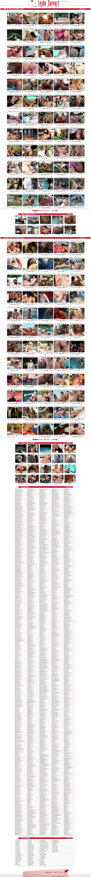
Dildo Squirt (29, 707)
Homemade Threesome (43, 610)
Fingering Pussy (30, 828)
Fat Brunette (29, 795)
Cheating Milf (29, 599)
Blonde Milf (17, 833)
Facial (19, 303)
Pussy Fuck (53, 786)
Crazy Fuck (29, 662)
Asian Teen (17, 652)
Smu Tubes (70, 483)
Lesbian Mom (41, 803)
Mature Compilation (55, 547)
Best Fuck (16, 711)
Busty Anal (29, 570)
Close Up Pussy (30, 628)
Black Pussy (17, 794)
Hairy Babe (41, 569)
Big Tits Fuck (17, 759)
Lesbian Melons (42, 801)
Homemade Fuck (42, 605)
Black (36, 25)
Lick (63, 207)
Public (58, 254)
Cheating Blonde (30, 595)
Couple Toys (29, 658)
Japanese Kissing (42, 687)
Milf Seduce (54, 617)
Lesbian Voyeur (54, 512)
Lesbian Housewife (42, 789)
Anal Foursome (17, 597)
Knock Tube (58, 473)
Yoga (20, 25)
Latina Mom (41, 740)
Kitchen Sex (41, 711)
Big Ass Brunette (17, 719)
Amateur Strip (17, 557)
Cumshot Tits (29, 676)
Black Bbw (17, 776)
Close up (30, 25)
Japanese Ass (41, 680)
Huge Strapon (41, 644)
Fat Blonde (29, 794)
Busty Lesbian (29, 582)
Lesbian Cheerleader (43, 764)
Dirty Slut (28, 722)
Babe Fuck (17, 667)
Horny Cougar (41, 618)
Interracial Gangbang (42, 666)
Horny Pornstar (41, 628)
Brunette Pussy (29, 556)
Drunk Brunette (29, 740)
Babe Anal (16, 661)
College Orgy (29, 640)
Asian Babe (17, 622)
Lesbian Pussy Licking (43, 824)
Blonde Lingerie (17, 832)
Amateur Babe (17, 503)
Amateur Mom (17, 540)
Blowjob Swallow (30, 505)
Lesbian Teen (54, 505)
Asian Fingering (17, 632)
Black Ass (16, 773)
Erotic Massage (29, 780)
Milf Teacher (54, 626)
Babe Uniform (17, 671)
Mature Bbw (54, 538)
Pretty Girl (53, 773)
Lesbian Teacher (54, 504)
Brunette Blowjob (30, 534)
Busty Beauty (29, 574)
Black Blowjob (17, 779)
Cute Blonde (29, 680)
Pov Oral (53, 764)
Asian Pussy (17, 649)
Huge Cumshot (41, 637)
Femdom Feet (29, 811)
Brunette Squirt (29, 560)
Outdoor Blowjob (54, 698)
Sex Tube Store (57, 483)
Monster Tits (54, 654)
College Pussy (29, 643)
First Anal (28, 829)
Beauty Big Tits (17, 700)
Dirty (32, 158)
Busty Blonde (29, 575)
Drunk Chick (29, 741)
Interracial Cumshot (42, 661)
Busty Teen (29, 587)
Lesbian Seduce (42, 830)
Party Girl (53, 719)
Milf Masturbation (54, 608)
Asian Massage (17, 639)
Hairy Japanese (42, 578)
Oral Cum (53, 687)
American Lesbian (18, 586)
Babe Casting (17, 665)
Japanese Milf (41, 692)
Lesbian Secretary (42, 829)
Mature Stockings (54, 583)
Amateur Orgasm (18, 544)
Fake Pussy (29, 788)
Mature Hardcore (54, 562)
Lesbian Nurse (41, 807)
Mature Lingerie (54, 569)
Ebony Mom (29, 768)
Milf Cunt (53, 596)
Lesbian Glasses (42, 785)
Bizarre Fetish (17, 768)
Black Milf (16, 788)
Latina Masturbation (42, 737)
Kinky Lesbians (42, 705)
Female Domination (30, 810)
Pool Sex (53, 741)
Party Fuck (53, 718)
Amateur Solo (17, 553)
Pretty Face (53, 772)
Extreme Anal (29, 784)
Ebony (42, 386)
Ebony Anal (29, 753)
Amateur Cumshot (18, 518)
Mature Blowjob (54, 544)
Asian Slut (16, 650)
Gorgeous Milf (41, 551)
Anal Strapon (17, 610)
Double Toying (29, 736)
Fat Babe (28, 793)
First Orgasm (29, 833)
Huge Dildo (41, 639)
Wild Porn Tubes (70, 453)
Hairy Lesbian (41, 579)
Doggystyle (45, 174)
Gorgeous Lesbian (42, 549)
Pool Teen (53, 742)
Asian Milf (16, 643)
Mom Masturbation (55, 644)
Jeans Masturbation (42, 698)
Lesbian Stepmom (55, 496)
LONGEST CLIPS (47, 210)
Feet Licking (29, 807)
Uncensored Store (45, 453)
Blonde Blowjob (17, 815)
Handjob (60, 190)
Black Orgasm (17, 790)
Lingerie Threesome (55, 525)
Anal (73, 91)
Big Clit (16, 733)
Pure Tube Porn (21, 483)
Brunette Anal (29, 525)
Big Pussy (16, 755)
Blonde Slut (29, 494)
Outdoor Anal (54, 697)
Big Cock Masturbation (19, 741)
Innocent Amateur (42, 648)
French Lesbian (42, 509)
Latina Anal (41, 723)
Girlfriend (64, 42)
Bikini (79, 25)
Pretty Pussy (54, 776)
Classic (79, 158)
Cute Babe (29, 679)
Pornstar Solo (54, 758)
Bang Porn (58, 224)
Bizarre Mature (17, 771)
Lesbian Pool (41, 819)
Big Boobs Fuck (17, 732)
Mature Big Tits (54, 542)
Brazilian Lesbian (30, 514)
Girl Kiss (40, 527)
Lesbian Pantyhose (42, 815)
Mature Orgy (54, 574)
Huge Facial (41, 641)
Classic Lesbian (30, 615)
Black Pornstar (17, 793)
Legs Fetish (41, 750)
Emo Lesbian (29, 777)
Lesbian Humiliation (42, 790)
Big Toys (16, 763)
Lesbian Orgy (41, 812)
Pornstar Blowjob (54, 746)
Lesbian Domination (42, 773)
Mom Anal (53, 637)
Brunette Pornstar (30, 553)
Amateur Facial (17, 526)
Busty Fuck (29, 579)
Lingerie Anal (54, 521)
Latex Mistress (41, 719)
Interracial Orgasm (42, 671)
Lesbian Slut (54, 490)
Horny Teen (41, 631)
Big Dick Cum (17, 746)
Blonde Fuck (17, 825)
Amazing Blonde (18, 571)
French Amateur (42, 507)
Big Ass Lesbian (17, 724)
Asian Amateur (17, 619)
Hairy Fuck (41, 575)
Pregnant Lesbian (55, 768)
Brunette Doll (29, 542)
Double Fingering (30, 732)
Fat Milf (28, 801)
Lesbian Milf (41, 802)
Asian (75, 336)
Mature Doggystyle (55, 551)
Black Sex (16, 795)
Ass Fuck (16, 657)
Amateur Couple (17, 517)
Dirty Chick (29, 715)
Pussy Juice (54, 788)
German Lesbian (42, 522)
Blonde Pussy (29, 492)
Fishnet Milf (41, 494)
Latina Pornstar (42, 744)
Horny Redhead (42, 630)
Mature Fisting (54, 556)
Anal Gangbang (17, 600)
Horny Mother (41, 627)
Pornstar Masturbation (55, 750)
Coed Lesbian (29, 635)
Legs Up (40, 753)
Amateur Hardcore (18, 534)
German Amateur (42, 516)
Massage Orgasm (55, 530)
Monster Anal (54, 652)
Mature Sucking (54, 584)
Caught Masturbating (30, 592)
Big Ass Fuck (17, 723)
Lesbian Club (41, 767)
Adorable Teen (17, 496)
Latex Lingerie (41, 718)
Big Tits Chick (17, 758)
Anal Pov (16, 608)
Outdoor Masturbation (55, 701)
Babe (10, 25)
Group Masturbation (42, 562)
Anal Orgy (16, 605)
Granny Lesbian (42, 556)
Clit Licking (29, 619)
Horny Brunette (41, 615)
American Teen (17, 588)
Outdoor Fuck (54, 700)
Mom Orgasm (54, 645)
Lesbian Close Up (42, 766)
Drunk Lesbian (29, 742)
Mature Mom (54, 571)
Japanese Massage (42, 689)
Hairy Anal (41, 566)
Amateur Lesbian (18, 538)
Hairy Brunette (41, 573)
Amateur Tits (17, 564)
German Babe (41, 517)
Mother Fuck (54, 658)
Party (46, 108)
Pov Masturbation (54, 763)
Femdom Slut (29, 815)
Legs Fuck (41, 751)
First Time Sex (41, 490)
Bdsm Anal (17, 693)
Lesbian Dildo (41, 771)
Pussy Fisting (54, 785)
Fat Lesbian (29, 798)
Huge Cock (41, 636)
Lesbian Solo (54, 491)
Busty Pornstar (29, 586)
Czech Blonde (29, 692)
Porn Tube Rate (70, 473)
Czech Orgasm (29, 696)
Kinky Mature (41, 706)
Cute (17, 158)
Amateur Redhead (18, 549)
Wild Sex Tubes (20, 463)
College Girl (29, 639)
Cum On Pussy (29, 671)
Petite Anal (53, 729)
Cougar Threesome (30, 652)
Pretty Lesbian (54, 775)
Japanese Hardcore (42, 685)
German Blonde (42, 518)
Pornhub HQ (45, 234)
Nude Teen (53, 672)
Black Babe (17, 775)
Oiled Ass (53, 684)
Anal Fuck (16, 599)
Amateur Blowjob (18, 507)
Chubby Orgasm (30, 609)
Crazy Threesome (30, 666)
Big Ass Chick (17, 720)
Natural (33, 320)
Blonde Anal (17, 806)
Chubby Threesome (30, 613)
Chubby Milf (29, 608)
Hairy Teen (41, 586)
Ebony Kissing (29, 763)
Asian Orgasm (17, 645)
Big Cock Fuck (17, 740)
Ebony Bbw (29, 755)
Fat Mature (29, 799)
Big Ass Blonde (17, 718)
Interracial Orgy (42, 672)
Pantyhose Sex (54, 716)
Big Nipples (17, 753)
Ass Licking (17, 658)
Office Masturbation (55, 680)
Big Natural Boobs (18, 751)
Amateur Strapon (18, 556)
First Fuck (28, 832)
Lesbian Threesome (55, 507)
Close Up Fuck (29, 623)
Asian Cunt (17, 630)
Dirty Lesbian (29, 718)
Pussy (79, 108)
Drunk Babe (29, 737)
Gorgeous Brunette (42, 548)
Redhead (58, 42)
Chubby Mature (29, 606)
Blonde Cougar (17, 819)
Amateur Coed (17, 513)
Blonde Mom (17, 834)
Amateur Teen (17, 561)
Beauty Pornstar (17, 706)
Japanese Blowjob (42, 683)
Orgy (17, 174)
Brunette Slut (29, 557)
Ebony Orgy (29, 771)
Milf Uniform (54, 630)
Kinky (32, 108)
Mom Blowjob (54, 639)
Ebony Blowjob (29, 758)
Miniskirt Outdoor (54, 635)
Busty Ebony (29, 578)
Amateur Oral (17, 543)
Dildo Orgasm (29, 705)
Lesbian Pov (41, 821)
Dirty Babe (29, 710)
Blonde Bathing (17, 810)
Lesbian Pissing (42, 817)
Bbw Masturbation (18, 685)
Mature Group (54, 560)
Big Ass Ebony (17, 722)
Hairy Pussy (41, 584)
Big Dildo (16, 750)
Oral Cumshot (54, 688)
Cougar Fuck (29, 648)
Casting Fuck (29, 591)
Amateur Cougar (18, 516)
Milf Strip (53, 623)
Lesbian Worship (54, 514)
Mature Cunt (54, 548)
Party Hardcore (54, 720)
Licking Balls (54, 520)
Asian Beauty (17, 623)
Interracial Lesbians (42, 667)
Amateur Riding (17, 551)
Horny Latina (41, 622)
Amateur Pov (17, 548)
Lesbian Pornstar (42, 820)
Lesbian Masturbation (43, 799)
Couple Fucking (29, 653)
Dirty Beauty (29, 711)
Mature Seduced (54, 578)
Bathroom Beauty (18, 675)
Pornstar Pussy (54, 755)
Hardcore (32, 58)
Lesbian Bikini (41, 762)
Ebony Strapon (29, 773)
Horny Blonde (41, 614)
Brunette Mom (29, 551)
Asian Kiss (17, 636)
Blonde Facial (17, 823)
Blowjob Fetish (29, 504)
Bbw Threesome (17, 692)
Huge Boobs (41, 635)
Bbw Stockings (17, 689)
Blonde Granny (17, 828)
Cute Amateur (29, 678)
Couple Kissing (29, 654)
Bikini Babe (17, 764)
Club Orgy (29, 630)
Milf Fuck (53, 601)
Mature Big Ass (54, 540)
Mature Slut (53, 579)
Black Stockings (17, 798)
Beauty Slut (17, 707)
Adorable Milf (17, 494)
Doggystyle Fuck (30, 727)
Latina (63, 337)
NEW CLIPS (41, 210)
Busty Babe (29, 573)
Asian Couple (17, 628)
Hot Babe (41, 632)
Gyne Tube (45, 473)
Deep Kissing (29, 700)
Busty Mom (29, 584)
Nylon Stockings (54, 679)
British (32, 141)
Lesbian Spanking (55, 494)
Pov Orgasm (54, 766)
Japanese (17, 386)
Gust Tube (33, 473)
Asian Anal (17, 621)
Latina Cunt (41, 729)
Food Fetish (41, 499)
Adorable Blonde (18, 490)
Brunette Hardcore (30, 547)
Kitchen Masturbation (42, 710)
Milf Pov (53, 614)
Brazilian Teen (29, 516)
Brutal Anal (29, 566)
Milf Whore (53, 631)
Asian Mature (17, 641)
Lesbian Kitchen (42, 794)
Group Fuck (41, 561)
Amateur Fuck (17, 529)
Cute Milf (28, 685)
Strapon (66, 419)
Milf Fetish (53, 600)
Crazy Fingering (30, 661)
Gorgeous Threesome (43, 552)
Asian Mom (17, 644)
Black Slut (16, 797)
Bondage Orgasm (30, 508)
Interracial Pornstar (42, 674)
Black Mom (17, 789)
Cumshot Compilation (30, 675)
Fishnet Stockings (42, 495)
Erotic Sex (29, 781)
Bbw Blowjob (17, 678)
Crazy (45, 207)
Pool (18, 25)
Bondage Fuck (29, 507)
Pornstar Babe (54, 745)
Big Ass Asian (17, 715)
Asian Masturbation (18, 640)
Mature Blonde (54, 543)
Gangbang (81, 270)
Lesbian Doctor (42, 772)
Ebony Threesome (30, 776)
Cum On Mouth (29, 670)
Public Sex (53, 781)
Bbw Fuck (16, 680)
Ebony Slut (29, 772)
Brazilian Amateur (30, 513)
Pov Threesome (54, 767)
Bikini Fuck (17, 767)
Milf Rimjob (53, 615)
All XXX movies (20, 224)
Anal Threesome (18, 613)
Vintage (16, 75)
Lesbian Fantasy (42, 776)
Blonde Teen (29, 499)
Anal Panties (17, 606)
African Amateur (17, 498)
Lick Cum (53, 518)
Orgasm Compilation (55, 692)
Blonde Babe (17, 808)
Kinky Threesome (42, 709)
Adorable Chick (17, 492)
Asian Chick (17, 627)
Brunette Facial (29, 543)
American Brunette (18, 584)
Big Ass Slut (17, 728)
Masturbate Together (55, 531)
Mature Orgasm (54, 573)
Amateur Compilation (18, 514)
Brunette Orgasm (30, 552)
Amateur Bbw (17, 504)
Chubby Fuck (29, 604)
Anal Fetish (17, 595)
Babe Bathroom (17, 662)
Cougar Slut (29, 650)
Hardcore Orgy (41, 600)
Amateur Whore (17, 565)
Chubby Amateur (30, 601)
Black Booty (17, 780)
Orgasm (49, 25)
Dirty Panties (29, 720)
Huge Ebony (41, 640)
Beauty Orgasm (17, 705)
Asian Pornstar (17, 648)
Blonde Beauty (17, 811)
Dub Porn (70, 224)
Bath (65, 25)
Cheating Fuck (29, 597)
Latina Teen (41, 746)
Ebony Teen (29, 775)
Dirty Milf (28, 719)
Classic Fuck (29, 614)
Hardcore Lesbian (42, 596)
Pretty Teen (53, 777)
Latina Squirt (41, 745)
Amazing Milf (17, 578)
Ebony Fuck (29, 762)
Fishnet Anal (41, 491)
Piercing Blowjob (54, 737)
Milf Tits (53, 628)
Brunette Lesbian (30, 548)
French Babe (41, 508)
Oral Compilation (54, 685)
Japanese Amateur (42, 679)
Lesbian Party (41, 816)
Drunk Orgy (29, 745)
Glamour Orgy (41, 542)
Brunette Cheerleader (30, 536)
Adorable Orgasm (18, 495)
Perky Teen (53, 728)
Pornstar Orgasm (54, 751)
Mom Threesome (54, 650)
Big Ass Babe (17, 716)
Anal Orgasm (17, 604)
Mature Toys (54, 588)
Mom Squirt (53, 649)
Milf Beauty (53, 592)
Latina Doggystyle (42, 731)
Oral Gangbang (54, 689)
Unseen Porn (58, 453)
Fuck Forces (58, 234)
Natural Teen (54, 670)
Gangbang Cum (42, 514)
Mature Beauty (54, 539)
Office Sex (53, 683)
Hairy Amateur (41, 565)
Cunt (32, 42)
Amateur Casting (18, 509)
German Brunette (42, 520)
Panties (59, 207)
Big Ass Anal (17, 714)
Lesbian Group (41, 786)
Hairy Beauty (41, 570)
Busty (11, 58)
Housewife (12, 403)
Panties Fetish (54, 707)
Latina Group (41, 733)
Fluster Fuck (21, 234)
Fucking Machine (42, 512)
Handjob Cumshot (42, 587)
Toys (77, 304)
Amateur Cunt (17, 520)
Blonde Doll (17, 821)
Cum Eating (29, 667)
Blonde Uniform (29, 500)
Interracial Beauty (42, 658)
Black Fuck (17, 784)
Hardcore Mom (41, 597)
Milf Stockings (54, 622)
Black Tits (16, 802)
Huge (61, 254)
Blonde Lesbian (17, 830)
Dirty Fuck (29, 716)
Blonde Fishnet (17, 824)
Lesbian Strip (54, 500)
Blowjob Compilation (30, 503)
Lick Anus (53, 517)
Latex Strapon (41, 722)
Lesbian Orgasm (42, 811)
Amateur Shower (18, 552)
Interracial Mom (42, 670)
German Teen (41, 525)
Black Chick (17, 781)
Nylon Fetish (54, 676)
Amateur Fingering (18, 527)
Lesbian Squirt (54, 495)
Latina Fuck (41, 732)
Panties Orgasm (54, 710)
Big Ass (48, 436)
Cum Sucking (29, 672)
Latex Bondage (42, 714)
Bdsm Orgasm (17, 696)
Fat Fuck (28, 797)
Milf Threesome (54, 627)
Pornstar (76, 25)
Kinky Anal (41, 701)
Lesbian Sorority (54, 492)
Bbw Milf (16, 687)
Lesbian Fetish (41, 779)
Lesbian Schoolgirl (42, 828)
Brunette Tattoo (29, 561)
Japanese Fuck (42, 684)
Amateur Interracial (18, 535)
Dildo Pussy (29, 706)
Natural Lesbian (54, 667)
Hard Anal (41, 588)
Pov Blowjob (54, 762)
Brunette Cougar (30, 539)
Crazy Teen (29, 665)
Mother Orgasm (54, 661)
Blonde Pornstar (30, 490)
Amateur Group (17, 531)
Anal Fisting (17, 596)
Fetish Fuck (29, 819)
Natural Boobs (54, 666)
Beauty (47, 158)
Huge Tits (41, 645)
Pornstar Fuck (54, 749)
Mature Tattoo (54, 586)
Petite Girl (53, 733)
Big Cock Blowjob (18, 737)
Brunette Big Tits (30, 531)
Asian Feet (17, 631)
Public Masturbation (55, 780)
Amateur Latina (17, 536)
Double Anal (29, 728)
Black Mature (17, 786)
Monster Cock (54, 653)
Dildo (61, 42)
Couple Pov (29, 657)
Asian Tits (16, 653)
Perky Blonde (54, 724)
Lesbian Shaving (42, 832)
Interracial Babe (42, 657)
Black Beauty (17, 777)
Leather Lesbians (42, 749)
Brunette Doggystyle (30, 540)
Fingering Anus (29, 823)
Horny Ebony (41, 619)
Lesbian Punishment (42, 823)
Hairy (49, 287)
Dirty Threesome (30, 724)
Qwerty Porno (21, 453)
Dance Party (29, 698)
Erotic (61, 141)
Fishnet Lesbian (42, 492)
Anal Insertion (17, 601)
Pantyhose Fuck (54, 714)
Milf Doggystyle (54, 597)
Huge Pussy (41, 643)
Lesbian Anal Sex (42, 754)
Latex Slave (41, 720)
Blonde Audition (17, 807)
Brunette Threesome (30, 564)
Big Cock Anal (17, 736)
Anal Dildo (17, 593)
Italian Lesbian (41, 678)
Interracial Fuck (42, 665)
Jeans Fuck (41, 697)
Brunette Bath (29, 529)
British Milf (29, 522)
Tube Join (33, 224)
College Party (29, 641)
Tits (64, 91)
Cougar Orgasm (30, 649)
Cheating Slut (29, 600)
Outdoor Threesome (55, 705)
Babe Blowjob (17, 663)
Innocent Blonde (42, 649)
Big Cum (16, 742)
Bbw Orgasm (17, 688)
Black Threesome (18, 801)
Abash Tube (45, 463)
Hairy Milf (41, 583)
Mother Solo (54, 663)
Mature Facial (54, 552)
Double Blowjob (30, 729)
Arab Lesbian (17, 618)
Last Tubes (33, 234)
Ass (30, 141)
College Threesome (30, 645)
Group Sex (41, 564)
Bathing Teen (17, 674)
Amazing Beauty (17, 570)
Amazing (30, 75)
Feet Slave (29, 808)
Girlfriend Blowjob (42, 530)
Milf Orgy (53, 610)
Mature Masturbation (55, 570)
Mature (16, 337)
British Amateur (29, 517)
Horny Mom (41, 626)
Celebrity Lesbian (30, 593)
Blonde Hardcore (18, 829)
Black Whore (17, 803)
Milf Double (53, 599)
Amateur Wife (17, 566)
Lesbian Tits (54, 508)
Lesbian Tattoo (54, 503)
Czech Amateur (29, 689)
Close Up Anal (29, 622)
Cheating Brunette (30, 596)
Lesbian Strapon (54, 499)
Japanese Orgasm (42, 693)
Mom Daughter (54, 641)
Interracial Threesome (43, 676)
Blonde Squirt (29, 496)
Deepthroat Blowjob (30, 701)
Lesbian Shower (42, 833)
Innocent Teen (41, 654)
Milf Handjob (54, 604)
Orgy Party (53, 694)
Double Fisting (29, 733)
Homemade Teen (42, 609)
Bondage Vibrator (30, 509)
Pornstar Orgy (54, 753)
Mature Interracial (54, 564)
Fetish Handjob (29, 820)
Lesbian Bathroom (42, 759)
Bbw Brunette (17, 679)
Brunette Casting (30, 535)
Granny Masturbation (42, 557)
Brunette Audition (30, 526)
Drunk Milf (29, 744)
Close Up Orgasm (30, 627)
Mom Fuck (53, 643)
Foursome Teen (42, 505)
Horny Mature (41, 623)
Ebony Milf (29, 767)
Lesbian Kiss (41, 793)
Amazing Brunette (18, 573)
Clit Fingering (29, 618)
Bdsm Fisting (17, 694)
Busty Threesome (30, 588)
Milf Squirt (53, 621)
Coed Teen (29, 636)
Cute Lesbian (29, 684)
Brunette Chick (29, 538)
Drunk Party (29, 746)
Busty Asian (29, 571)
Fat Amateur (29, 790)
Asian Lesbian (17, 637)
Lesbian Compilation (42, 768)
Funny (15, 191)
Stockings (66, 190)
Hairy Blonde (41, 571)
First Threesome (30, 834)
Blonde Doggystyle (18, 820)
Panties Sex (54, 711)
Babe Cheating (17, 666)
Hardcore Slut (41, 601)
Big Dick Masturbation (18, 749)
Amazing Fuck (17, 575)
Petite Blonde (54, 731)
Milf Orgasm (54, 609)
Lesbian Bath (41, 758)
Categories (56, 6)
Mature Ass (53, 536)
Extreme (15, 108)
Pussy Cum (53, 784)
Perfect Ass (53, 723)
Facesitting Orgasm (30, 785)
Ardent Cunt (45, 224)
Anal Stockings (17, 609)
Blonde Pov (29, 491)
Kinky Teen (41, 707)
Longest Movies (49, 6)
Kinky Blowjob (41, 702)
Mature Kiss (54, 565)
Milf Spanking (54, 619)
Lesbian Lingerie (42, 795)
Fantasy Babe (29, 789)
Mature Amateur (54, 534)
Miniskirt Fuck (54, 632)
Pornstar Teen (54, 759)
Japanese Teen (42, 694)
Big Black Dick (17, 731)
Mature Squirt (54, 582)
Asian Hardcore (17, 635)
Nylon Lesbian (54, 678)
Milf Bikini (53, 593)
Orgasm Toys (54, 693)
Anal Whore (17, 615)
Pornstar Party (54, 754)
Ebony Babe (29, 754)
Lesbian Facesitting (42, 775)
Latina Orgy (41, 742)
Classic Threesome (30, 617)
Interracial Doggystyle (43, 662)
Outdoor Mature (54, 702)
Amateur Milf (17, 539)
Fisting (75, 108)
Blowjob (29, 58)
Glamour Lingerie (42, 539)
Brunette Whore (29, 565)
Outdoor (15, 25)
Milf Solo (53, 618)
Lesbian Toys (54, 509)
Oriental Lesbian (54, 696)
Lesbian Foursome (42, 784)
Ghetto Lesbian (42, 526)
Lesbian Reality (42, 825)
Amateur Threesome (18, 562)
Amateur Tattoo (17, 560)
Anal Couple (17, 592)
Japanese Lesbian (42, 688)
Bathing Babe (17, 672)
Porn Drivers (70, 234)
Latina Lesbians (42, 736)
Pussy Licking (54, 789)
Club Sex (28, 632)
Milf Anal (53, 591)
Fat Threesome (29, 806)
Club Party (29, 631)
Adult (58, 463)
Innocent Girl (41, 652)
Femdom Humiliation (30, 812)
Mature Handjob (54, 561)
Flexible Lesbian (42, 498)
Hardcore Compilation (43, 595)
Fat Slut (28, 803)
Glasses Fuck (41, 543)
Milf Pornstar (54, 613)
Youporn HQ (33, 463)
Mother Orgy (54, 662)
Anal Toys (16, 614)
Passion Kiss (54, 722)
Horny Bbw (41, 613)
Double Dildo (29, 731)
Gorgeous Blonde (42, 547)
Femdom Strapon (30, 817)
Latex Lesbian (41, 716)
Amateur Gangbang (18, 530)
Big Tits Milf (17, 762)
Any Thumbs (70, 463)
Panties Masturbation (55, 709)
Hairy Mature (41, 582)
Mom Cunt (53, 640)
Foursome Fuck (42, 504)
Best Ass (16, 709)
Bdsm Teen (17, 697)
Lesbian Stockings (55, 498)
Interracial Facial (42, 663)
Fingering (42, 25)
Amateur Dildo (17, 522)
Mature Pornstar (54, 575)
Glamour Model (42, 540)
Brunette (26, 25)
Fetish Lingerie (29, 821)
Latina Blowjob (41, 727)
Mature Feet (54, 553)
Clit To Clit (29, 621)
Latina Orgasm (41, 741)
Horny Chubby (41, 617)
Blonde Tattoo (29, 498)
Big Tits (46, 403)
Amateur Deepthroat (18, 521)
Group (82, 58)
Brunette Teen (29, 562)
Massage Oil (54, 529)
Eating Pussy (29, 750)
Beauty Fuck (17, 702)
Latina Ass (41, 724)
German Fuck (41, 521)
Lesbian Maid (41, 797)
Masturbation (42, 42)
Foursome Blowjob (42, 503)
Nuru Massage (54, 675)
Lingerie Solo (54, 522)
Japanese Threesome (43, 696)
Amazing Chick (17, 574)
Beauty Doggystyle (18, 701)
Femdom (48, 207)
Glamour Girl (41, 536)
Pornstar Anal (54, 744)
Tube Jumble (33, 453)
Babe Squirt (17, 670)
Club (52, 303)
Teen (30, 42)
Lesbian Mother (42, 806)
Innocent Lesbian (42, 653)
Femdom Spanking (30, 816)
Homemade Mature (42, 608)
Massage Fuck (54, 527)
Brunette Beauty (30, 530)
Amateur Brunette (18, 508)
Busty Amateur (29, 569)
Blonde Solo (29, 495)
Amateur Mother (17, 542)
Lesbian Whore (54, 513)
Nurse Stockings (54, 674)
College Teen (29, 644)
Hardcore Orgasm (42, 599)
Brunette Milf (29, 549)
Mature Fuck (54, 557)
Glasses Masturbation (43, 544)
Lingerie (62, 191)
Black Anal (17, 772)
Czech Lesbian (29, 694)
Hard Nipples (41, 591)
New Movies (42, 6)
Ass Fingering (17, 654)
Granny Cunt (41, 553)
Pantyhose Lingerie (55, 715)
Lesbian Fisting (42, 781)
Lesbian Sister (41, 834)
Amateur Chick (17, 512)
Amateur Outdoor (18, 547)
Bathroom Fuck (17, 676)
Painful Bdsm (54, 706)
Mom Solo (53, 648)
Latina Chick (41, 728)
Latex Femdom (41, 715)
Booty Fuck (29, 512)
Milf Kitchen (53, 606)
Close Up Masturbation (31, 626)
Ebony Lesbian (29, 764)
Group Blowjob (41, 560)
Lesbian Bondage (42, 763)
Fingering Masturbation (31, 825)
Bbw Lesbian (17, 684)
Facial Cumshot (29, 786)
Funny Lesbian (41, 513)
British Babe (29, 518)
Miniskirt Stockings (55, 636)
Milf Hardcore (54, 605)
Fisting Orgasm (41, 496)
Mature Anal (54, 535)
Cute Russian (29, 687)
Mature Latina (54, 566)
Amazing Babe (17, 569)
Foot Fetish (41, 500)
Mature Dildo (54, 549)
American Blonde (18, 583)
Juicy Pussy (41, 700)
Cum (29, 304)
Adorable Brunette (18, 491)
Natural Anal (54, 665)
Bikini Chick (17, 766)
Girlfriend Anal (41, 529)
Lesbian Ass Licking (42, 755)
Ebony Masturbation (30, 766)
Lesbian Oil (41, 810)
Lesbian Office (41, 808)
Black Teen (17, 799)
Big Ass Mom (17, 727)
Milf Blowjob (54, 595)
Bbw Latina (17, 683)
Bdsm (11, 303)
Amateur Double (17, 525)
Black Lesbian (17, 785)
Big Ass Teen (17, 729)
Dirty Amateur (29, 709)
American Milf (17, 587)
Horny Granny (41, 621)
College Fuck (29, 637)
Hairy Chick (41, 574)
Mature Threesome (55, 587)
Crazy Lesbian (29, 663)
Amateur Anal (17, 500)
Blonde (26, 58)
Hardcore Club (41, 593)
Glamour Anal (41, 535)
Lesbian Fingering (42, 780)
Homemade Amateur (42, 604)
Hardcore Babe (42, 592)
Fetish (64, 141)
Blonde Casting (17, 816)
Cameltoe (48, 141)
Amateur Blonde (17, 505)
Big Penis (16, 754)
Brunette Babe (29, 527)
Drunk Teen (29, 749)
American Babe (17, 582)
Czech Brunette (29, 693)
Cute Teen (29, 688)
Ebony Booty (29, 759)
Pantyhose (32, 337)
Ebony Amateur (29, 751)
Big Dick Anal (17, 744)
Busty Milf (28, 583)
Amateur (58, 157)
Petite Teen (53, 736)
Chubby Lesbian (30, 605)
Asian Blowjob (17, 626)
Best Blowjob (17, 710)
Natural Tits (53, 671)
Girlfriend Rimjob (42, 531)
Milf (80, 25)
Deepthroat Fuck (30, 702)
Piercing (79, 303)
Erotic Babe (29, 779)
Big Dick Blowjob (18, 745)
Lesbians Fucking (55, 516)
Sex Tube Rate (45, 483)
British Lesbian (29, 520)
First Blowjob (29, 830)
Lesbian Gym (41, 788)
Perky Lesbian (54, 727)
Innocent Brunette (42, 650)
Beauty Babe (17, 698)
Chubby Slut (29, 610)
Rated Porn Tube (33, 483)
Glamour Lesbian (42, 538)
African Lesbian (17, 499)
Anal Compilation (18, 591)
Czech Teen (29, 697)
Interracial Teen (42, 675)
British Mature (29, 521)
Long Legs (53, 526)
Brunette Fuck (29, 544)
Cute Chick (29, 683)
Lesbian (12, 25)
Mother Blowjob (54, 657)
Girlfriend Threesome (42, 534)
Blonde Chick (17, 817)
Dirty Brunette (29, 714)
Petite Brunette (54, 732)
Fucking (32, 304)
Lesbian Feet (41, 777)
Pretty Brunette (54, 771)
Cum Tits (28, 674)
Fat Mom (28, 802)
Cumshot (63, 58)
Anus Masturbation (18, 617)
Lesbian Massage (42, 798)
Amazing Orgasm (18, 579)
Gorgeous (79, 254)
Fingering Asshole (30, 824)
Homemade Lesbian (42, 606)
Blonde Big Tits (17, 812)
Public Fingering (54, 779)
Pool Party (53, 740)
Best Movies (35, 6)
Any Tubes (21, 473)
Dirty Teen (29, 723)
